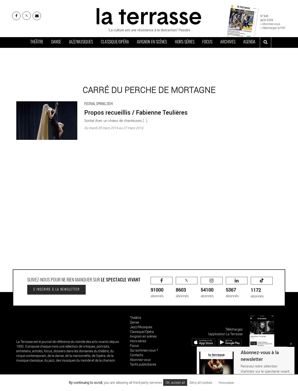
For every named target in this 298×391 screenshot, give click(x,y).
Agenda (249, 42)
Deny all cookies (201, 382)
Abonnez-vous (140, 359)
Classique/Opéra (115, 42)
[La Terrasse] (149, 15)
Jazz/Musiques (81, 42)
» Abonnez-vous (270, 24)
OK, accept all (175, 382)
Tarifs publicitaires (143, 364)
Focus (207, 42)
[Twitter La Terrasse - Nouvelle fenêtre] (26, 15)
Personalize (226, 382)
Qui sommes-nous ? (144, 350)
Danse (56, 42)
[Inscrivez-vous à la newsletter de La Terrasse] (37, 16)
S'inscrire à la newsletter (56, 289)
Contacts (136, 355)
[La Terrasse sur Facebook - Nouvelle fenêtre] (16, 16)
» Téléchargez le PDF (272, 28)
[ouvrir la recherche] (265, 42)
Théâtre (36, 42)
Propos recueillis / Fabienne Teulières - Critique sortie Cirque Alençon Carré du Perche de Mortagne (91, 100)
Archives (227, 42)
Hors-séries (184, 42)
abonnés (157, 292)
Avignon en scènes (152, 42)
